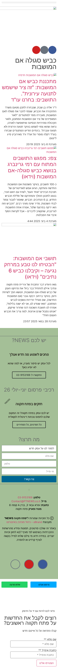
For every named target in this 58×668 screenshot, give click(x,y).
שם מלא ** (50, 639)
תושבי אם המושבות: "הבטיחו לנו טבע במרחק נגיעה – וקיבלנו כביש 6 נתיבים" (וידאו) (30, 267)
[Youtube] (36, 50)
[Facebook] (52, 50)
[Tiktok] (44, 50)
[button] (29, 2)
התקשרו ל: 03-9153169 (29, 375)
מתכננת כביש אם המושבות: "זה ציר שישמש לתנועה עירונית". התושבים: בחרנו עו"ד (29, 90)
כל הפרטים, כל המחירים (29, 424)
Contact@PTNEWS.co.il (25, 501)
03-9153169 (25, 497)
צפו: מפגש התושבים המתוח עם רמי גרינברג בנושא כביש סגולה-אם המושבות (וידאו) (32, 167)
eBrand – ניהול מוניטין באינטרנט (24, 522)
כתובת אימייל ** (47, 650)
